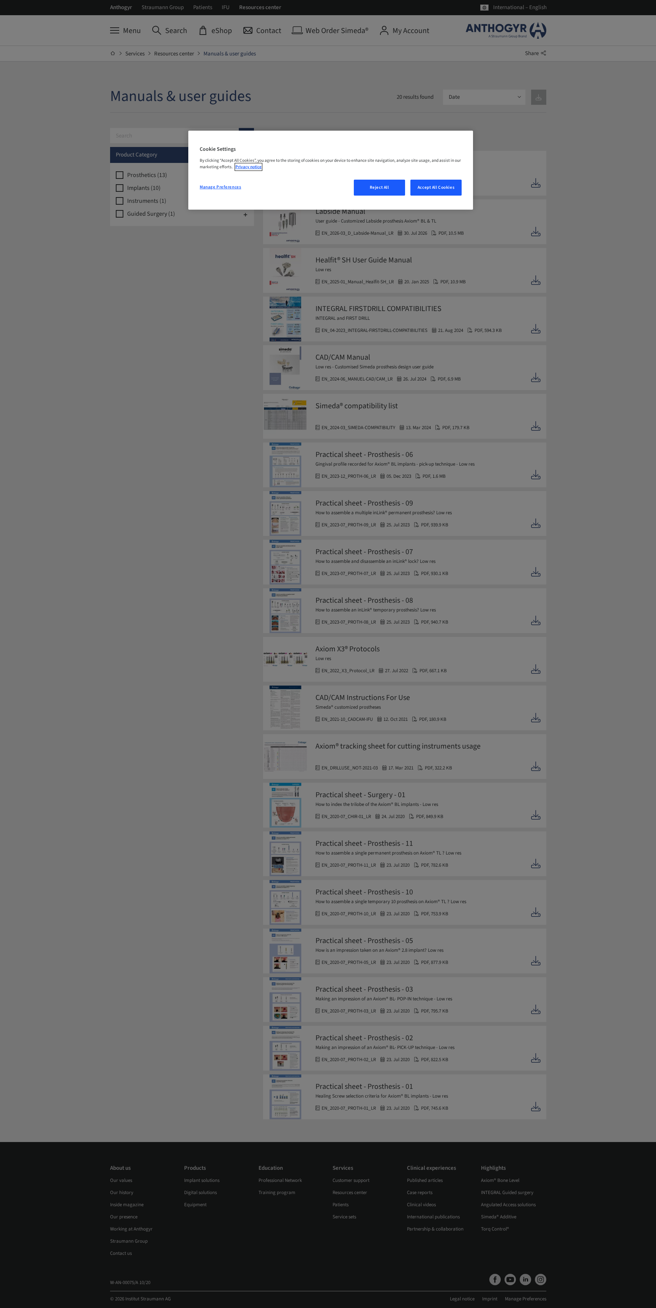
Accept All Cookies (436, 187)
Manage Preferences (220, 187)
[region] (330, 170)
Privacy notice (248, 167)
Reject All (379, 187)
